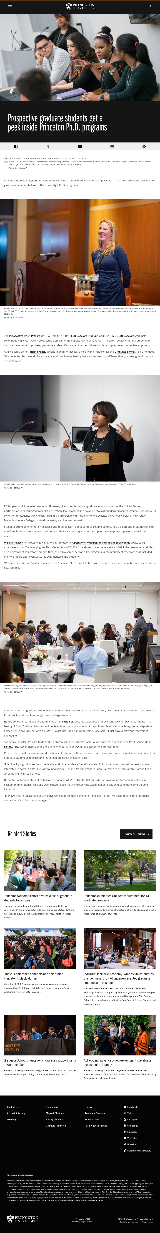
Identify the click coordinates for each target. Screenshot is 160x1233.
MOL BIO (123, 336)
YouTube (132, 1138)
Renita (38, 351)
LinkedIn (132, 1131)
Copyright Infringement (129, 1222)
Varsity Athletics (54, 1119)
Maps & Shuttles (55, 1113)
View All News (135, 834)
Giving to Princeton (56, 1125)
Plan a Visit (52, 1106)
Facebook (132, 1106)
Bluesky (131, 1144)
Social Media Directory (139, 1150)
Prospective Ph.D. (24, 336)
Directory (11, 1119)
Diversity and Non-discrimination (20, 1175)
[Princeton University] (22, 1220)
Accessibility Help (16, 1113)
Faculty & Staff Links (96, 1125)
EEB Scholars (84, 336)
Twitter (131, 1113)
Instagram (132, 1119)
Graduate (125, 351)
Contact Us (12, 1106)
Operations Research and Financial (101, 542)
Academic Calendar (95, 1113)
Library (88, 1106)
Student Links (92, 1119)
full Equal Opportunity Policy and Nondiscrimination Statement (79, 1200)
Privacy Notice (147, 1222)
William (13, 542)
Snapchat (132, 1125)
